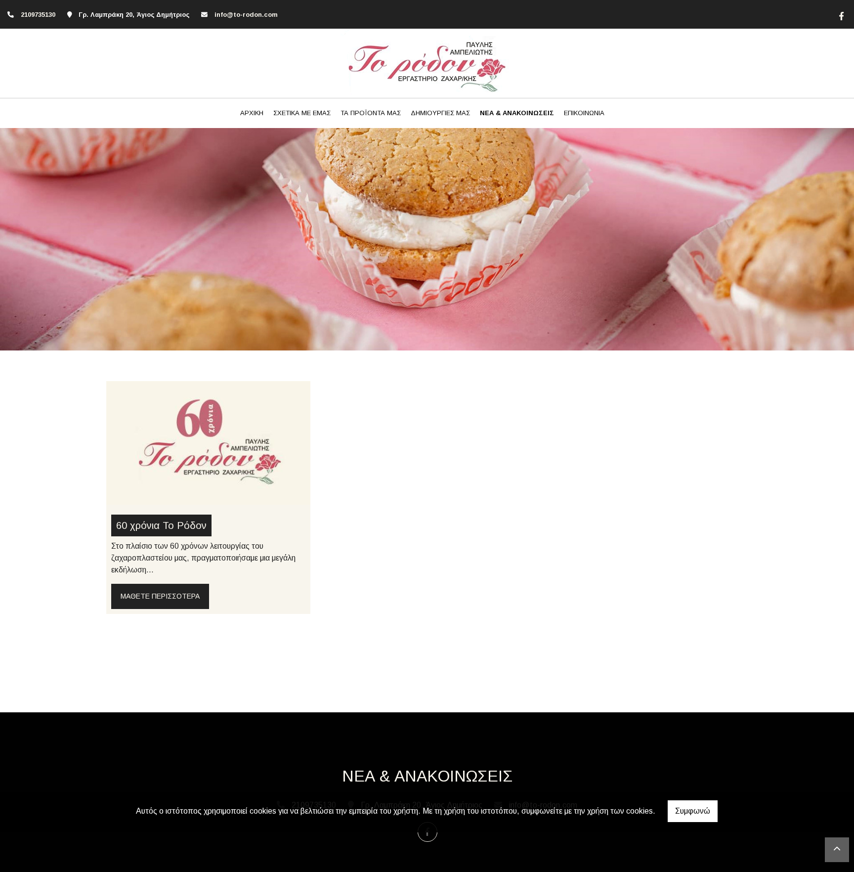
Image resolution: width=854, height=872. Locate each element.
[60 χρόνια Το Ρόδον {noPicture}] (208, 442)
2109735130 (38, 14)
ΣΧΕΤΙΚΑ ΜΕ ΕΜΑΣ (302, 113)
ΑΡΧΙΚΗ (251, 113)
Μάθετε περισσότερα (160, 596)
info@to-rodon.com (246, 14)
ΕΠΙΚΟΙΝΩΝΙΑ (584, 113)
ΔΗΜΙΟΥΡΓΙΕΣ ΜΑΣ (440, 113)
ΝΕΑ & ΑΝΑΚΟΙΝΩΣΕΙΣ (517, 113)
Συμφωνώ (692, 811)
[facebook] (840, 14)
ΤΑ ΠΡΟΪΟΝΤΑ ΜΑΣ (371, 113)
